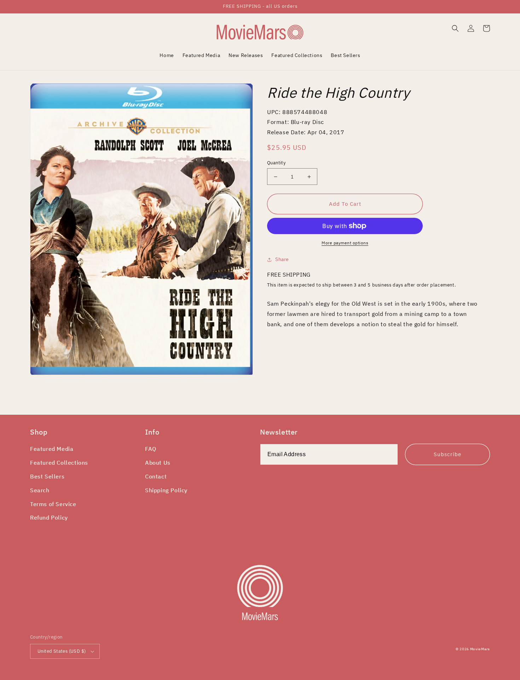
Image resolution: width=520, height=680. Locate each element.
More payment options (345, 242)
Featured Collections (59, 462)
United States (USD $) (61, 651)
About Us (158, 462)
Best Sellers (47, 476)
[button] (455, 28)
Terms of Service (53, 504)
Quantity (276, 163)
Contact (156, 476)
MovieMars (480, 649)
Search (40, 490)
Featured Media (51, 448)
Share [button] (282, 259)
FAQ (150, 448)
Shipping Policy (166, 490)
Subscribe (447, 454)
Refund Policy (49, 517)
